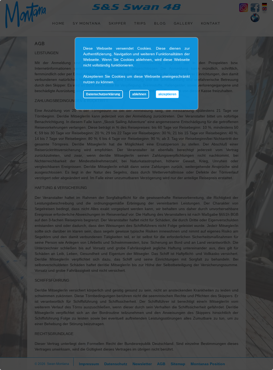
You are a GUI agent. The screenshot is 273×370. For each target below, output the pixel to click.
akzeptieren (167, 94)
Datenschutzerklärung (103, 94)
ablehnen (139, 94)
